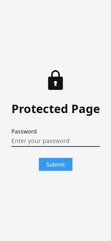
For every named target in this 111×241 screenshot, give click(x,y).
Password (24, 131)
